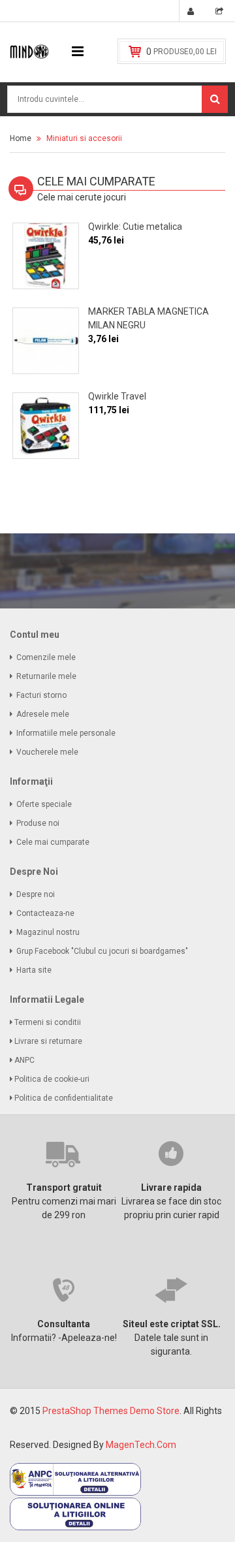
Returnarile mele (46, 676)
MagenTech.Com (141, 1445)
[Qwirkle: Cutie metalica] (46, 256)
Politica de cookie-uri (52, 1079)
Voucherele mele (47, 752)
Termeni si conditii (48, 1022)
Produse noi (37, 823)
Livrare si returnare (49, 1041)
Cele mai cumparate (52, 842)
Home (20, 138)
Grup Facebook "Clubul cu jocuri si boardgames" (102, 951)
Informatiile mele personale (66, 733)
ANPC (25, 1060)
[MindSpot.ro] (29, 51)
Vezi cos (221, 13)
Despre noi (35, 894)
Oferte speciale (44, 804)
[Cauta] (215, 99)
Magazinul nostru (48, 932)
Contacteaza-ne (45, 913)
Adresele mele (42, 714)
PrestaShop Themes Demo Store (111, 1411)
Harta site (34, 970)
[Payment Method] (75, 1478)
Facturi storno (41, 695)
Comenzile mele (46, 657)
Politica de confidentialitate (64, 1098)
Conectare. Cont (192, 13)
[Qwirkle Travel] (46, 426)
